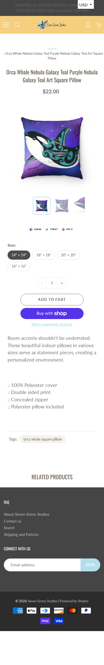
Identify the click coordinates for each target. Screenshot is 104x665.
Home (52, 49)
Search (9, 528)
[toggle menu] (6, 25)
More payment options (52, 324)
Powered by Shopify (74, 601)
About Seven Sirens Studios (26, 514)
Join (90, 565)
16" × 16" (19, 266)
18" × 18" (43, 255)
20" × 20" (68, 255)
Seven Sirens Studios (43, 601)
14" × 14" (19, 255)
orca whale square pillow (42, 439)
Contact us (12, 521)
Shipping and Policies (21, 534)
